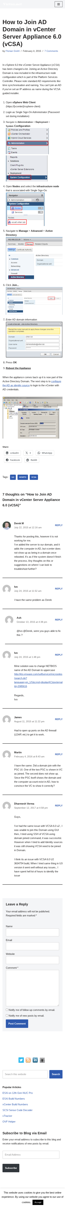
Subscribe (11, 1168)
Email (9, 940)
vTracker (7, 1115)
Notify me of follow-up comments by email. (32, 1009)
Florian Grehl (13, 51)
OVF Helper (9, 1121)
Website (10, 953)
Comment (12, 967)
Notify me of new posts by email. (26, 1015)
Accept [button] (37, 1202)
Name (9, 926)
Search (56, 1074)
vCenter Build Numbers (15, 1104)
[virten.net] (12, 4)
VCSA (33, 477)
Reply (58, 525)
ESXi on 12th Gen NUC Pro (17, 1092)
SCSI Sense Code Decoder (17, 1110)
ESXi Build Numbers (13, 1098)
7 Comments (51, 51)
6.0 (13, 477)
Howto (22, 477)
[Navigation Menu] (58, 4)
